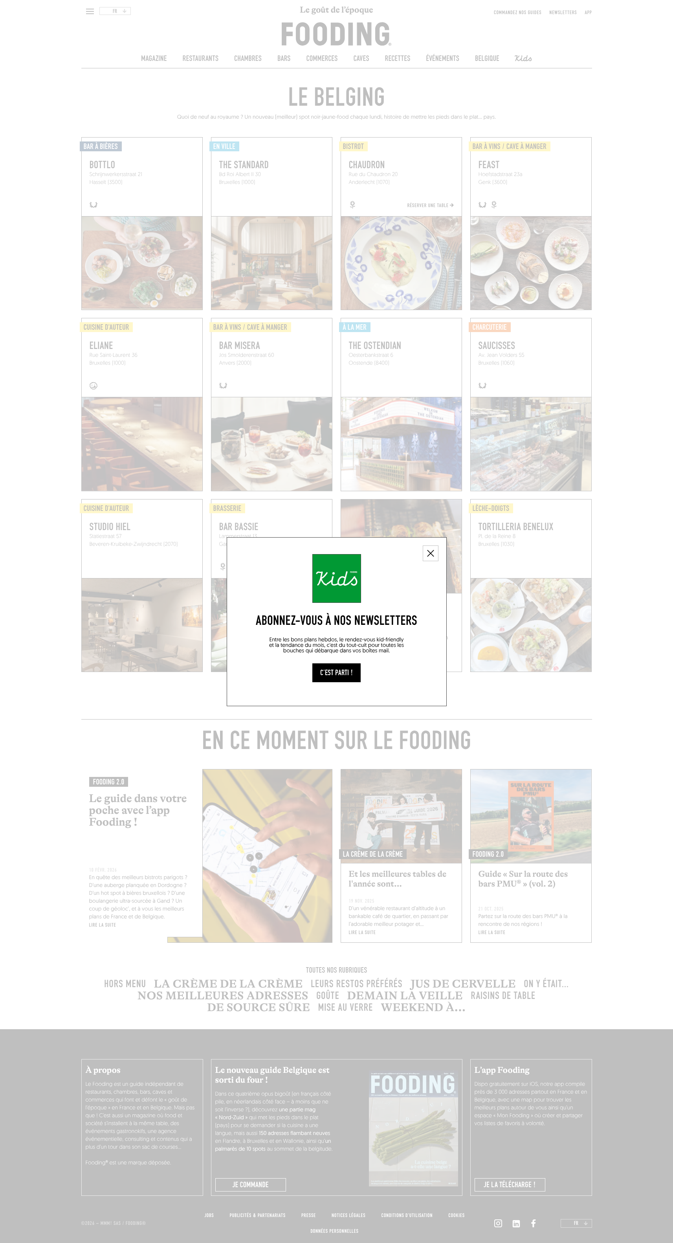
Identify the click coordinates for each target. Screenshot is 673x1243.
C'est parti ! (336, 672)
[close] (430, 553)
